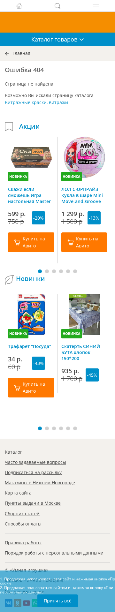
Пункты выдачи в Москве (33, 503)
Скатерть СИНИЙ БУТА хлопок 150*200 (80, 352)
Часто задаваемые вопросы (35, 462)
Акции (29, 126)
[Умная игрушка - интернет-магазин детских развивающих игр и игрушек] (57, 22)
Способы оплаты (23, 524)
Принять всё (58, 601)
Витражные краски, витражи (36, 102)
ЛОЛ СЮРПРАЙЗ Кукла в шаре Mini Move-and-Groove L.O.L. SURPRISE (82, 195)
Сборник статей (22, 513)
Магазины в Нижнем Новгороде (40, 483)
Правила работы (23, 543)
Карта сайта (18, 493)
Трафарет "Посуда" (29, 346)
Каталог (13, 452)
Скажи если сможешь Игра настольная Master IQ (29, 195)
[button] (40, 271)
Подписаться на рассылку (33, 472)
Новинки (30, 278)
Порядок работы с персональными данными (54, 553)
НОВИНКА (18, 176)
